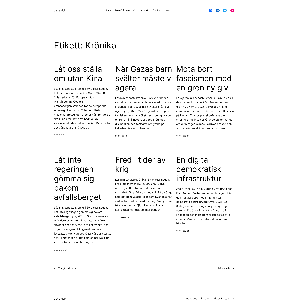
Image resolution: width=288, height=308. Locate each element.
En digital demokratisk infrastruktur (198, 169)
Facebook (192, 298)
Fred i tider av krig (140, 164)
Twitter (215, 298)
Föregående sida (65, 268)
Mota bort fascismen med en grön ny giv (204, 78)
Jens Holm (60, 10)
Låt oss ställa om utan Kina (78, 73)
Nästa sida (226, 268)
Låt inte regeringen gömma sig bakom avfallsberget (77, 178)
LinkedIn (205, 298)
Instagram (227, 298)
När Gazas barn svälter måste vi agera (144, 78)
